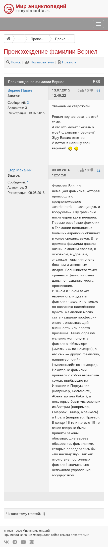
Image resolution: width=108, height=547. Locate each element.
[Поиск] (8, 61)
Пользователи (42, 61)
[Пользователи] (27, 61)
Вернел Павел (20, 90)
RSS (96, 81)
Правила (69, 61)
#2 (98, 170)
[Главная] (8, 38)
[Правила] (59, 61)
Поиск (16, 61)
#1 (98, 90)
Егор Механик (19, 169)
